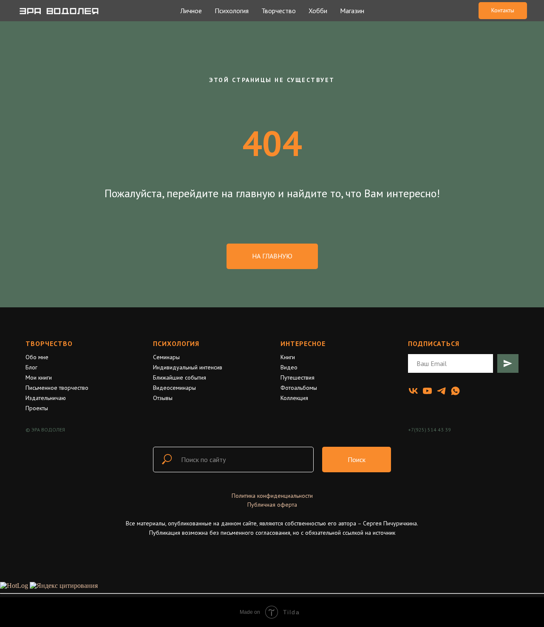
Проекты (37, 408)
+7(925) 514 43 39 (429, 429)
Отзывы (163, 398)
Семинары (166, 357)
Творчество (49, 343)
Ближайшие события (179, 377)
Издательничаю (46, 398)
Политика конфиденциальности (272, 495)
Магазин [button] (352, 10)
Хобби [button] (318, 10)
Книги (287, 357)
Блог (31, 367)
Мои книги (39, 377)
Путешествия (297, 377)
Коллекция (294, 398)
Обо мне (37, 357)
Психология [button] (232, 10)
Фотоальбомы (298, 388)
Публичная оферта (272, 504)
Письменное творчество (57, 388)
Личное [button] (191, 10)
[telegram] (441, 391)
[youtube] (427, 391)
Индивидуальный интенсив (187, 367)
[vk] (413, 391)
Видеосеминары (174, 388)
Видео (289, 367)
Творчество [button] (278, 10)
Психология (176, 343)
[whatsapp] (455, 391)
